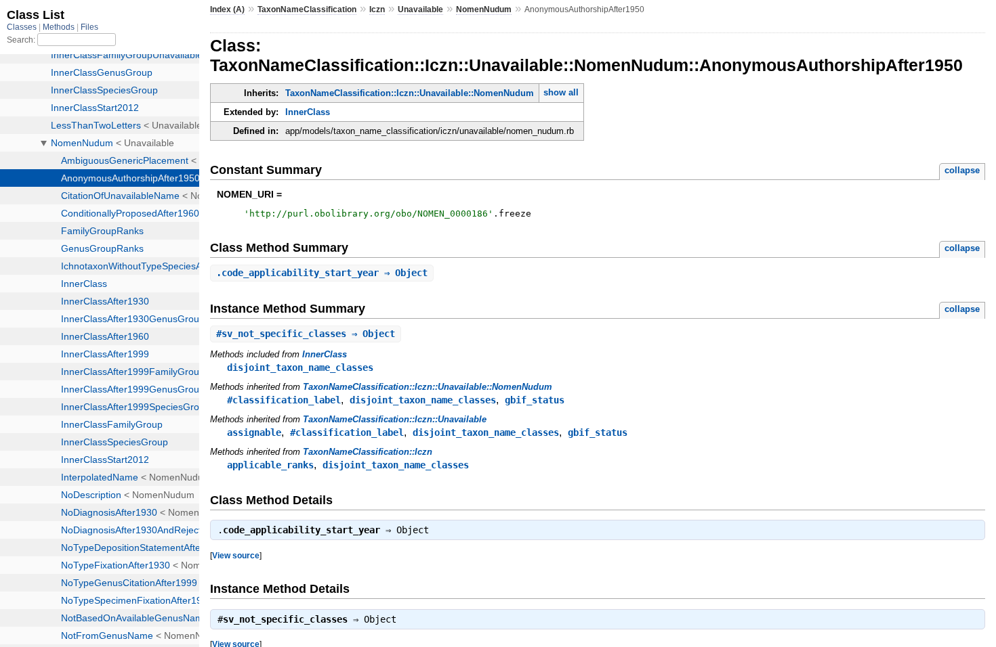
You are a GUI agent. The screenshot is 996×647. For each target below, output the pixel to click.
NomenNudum (484, 9)
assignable (254, 432)
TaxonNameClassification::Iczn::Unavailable (394, 419)
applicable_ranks (270, 465)
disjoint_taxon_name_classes (300, 367)
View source (236, 555)
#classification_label (284, 400)
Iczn (377, 9)
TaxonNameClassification (306, 9)
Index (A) (227, 9)
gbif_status (534, 400)
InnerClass (307, 112)
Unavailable (420, 9)
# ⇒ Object (305, 333)
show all (561, 92)
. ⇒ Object (322, 272)
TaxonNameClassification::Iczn (367, 452)
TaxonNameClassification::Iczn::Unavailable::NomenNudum (409, 93)
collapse (962, 170)
